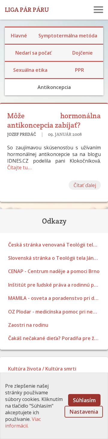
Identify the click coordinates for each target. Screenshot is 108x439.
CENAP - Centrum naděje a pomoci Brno (54, 271)
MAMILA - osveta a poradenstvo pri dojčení (55, 298)
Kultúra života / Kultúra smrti (42, 368)
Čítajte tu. (17, 167)
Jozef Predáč (21, 134)
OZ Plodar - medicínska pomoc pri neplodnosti (55, 311)
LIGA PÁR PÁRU (27, 9)
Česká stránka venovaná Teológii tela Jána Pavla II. (55, 244)
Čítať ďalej (85, 185)
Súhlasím (84, 400)
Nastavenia (83, 411)
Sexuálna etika (30, 70)
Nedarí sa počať (33, 52)
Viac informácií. (23, 422)
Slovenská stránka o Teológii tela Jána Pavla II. (55, 258)
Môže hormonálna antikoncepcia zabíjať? (54, 120)
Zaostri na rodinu (28, 325)
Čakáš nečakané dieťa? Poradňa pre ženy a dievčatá (55, 338)
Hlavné (19, 35)
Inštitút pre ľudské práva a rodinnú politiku (55, 285)
